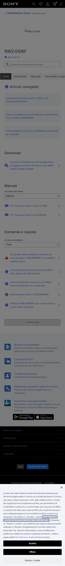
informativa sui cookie (24, 537)
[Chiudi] (61, 487)
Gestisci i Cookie (32, 560)
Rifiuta (33, 552)
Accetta (32, 543)
